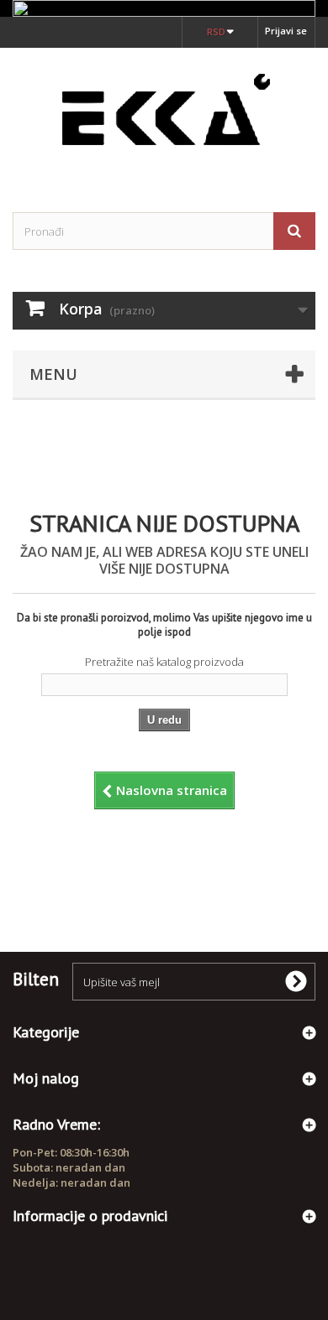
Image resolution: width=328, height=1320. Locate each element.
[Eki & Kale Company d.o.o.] (164, 115)
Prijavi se (286, 30)
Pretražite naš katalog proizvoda (164, 661)
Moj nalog (46, 1078)
